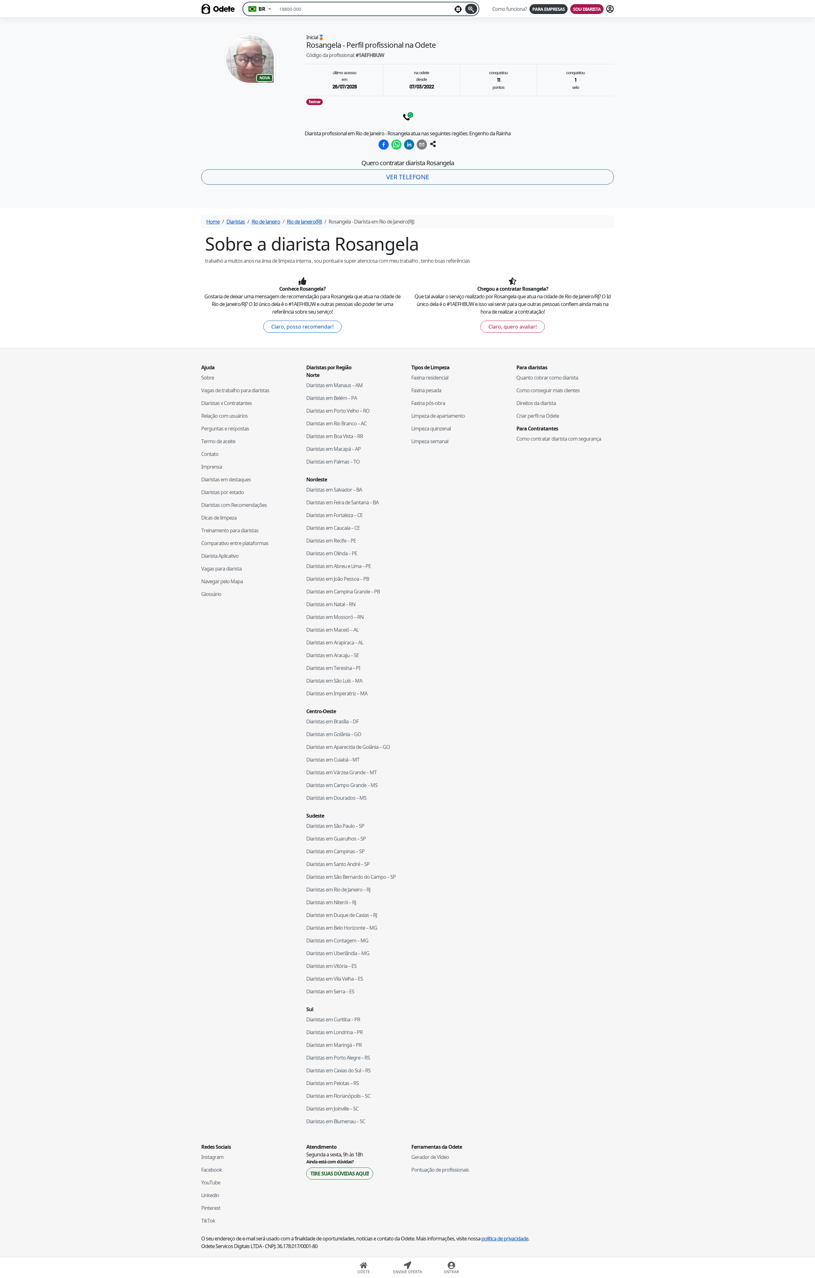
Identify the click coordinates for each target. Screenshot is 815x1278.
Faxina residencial (429, 377)
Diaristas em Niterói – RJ (331, 902)
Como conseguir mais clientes (548, 390)
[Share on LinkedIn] (409, 144)
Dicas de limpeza (219, 517)
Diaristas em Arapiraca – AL (334, 642)
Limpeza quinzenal (431, 428)
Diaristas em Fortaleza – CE (334, 515)
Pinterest (210, 1207)
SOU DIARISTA (587, 9)
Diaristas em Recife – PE (331, 540)
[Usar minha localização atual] (458, 9)
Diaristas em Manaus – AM (334, 385)
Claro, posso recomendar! (302, 326)
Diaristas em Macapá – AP (333, 448)
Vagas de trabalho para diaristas (235, 390)
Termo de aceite (218, 441)
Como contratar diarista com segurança (558, 438)
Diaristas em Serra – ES (330, 991)
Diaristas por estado (222, 492)
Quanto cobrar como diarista (547, 377)
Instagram (212, 1157)
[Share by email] (422, 144)
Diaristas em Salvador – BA (334, 489)
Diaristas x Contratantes (226, 403)
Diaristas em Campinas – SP (335, 851)
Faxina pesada (426, 390)
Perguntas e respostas (225, 428)
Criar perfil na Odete (537, 415)
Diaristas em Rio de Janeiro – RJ (338, 889)
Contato (209, 454)
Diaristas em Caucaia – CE (333, 527)
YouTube (210, 1182)
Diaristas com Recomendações (234, 504)
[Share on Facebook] (384, 144)
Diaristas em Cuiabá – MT (332, 759)
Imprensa (211, 466)
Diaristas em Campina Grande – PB (343, 591)
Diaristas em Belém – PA (331, 397)
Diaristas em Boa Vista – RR (334, 436)
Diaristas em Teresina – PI (333, 667)
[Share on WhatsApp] (396, 144)
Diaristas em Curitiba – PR (333, 1019)
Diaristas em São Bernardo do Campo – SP (351, 876)
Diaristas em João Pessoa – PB (337, 578)
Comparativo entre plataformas (234, 543)
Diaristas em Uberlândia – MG (337, 953)
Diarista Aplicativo (219, 555)
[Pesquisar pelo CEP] (471, 9)
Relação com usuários (224, 415)
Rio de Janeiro (266, 221)
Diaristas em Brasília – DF (332, 721)
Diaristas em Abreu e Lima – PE (338, 566)
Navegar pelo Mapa (222, 581)
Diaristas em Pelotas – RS (332, 1083)
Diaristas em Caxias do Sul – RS (338, 1070)
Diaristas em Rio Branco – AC (336, 423)
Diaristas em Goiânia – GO (333, 734)
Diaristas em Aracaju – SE (332, 655)
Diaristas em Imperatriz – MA (336, 693)
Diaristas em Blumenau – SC (335, 1121)
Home (213, 221)
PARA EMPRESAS (548, 9)
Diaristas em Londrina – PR (334, 1032)
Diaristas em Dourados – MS (336, 797)
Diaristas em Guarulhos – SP (336, 838)
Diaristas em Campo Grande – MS (342, 785)
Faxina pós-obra (428, 403)
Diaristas (235, 221)
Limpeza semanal (429, 441)
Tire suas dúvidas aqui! (339, 1173)
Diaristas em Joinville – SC (332, 1108)
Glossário (211, 594)
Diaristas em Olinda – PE (331, 553)
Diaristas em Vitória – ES (331, 965)
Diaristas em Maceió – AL (332, 629)
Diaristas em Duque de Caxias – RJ (341, 915)
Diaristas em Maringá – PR (334, 1044)
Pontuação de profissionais (440, 1169)
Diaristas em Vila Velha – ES (334, 978)
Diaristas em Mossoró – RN (335, 617)
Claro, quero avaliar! (512, 326)
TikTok (208, 1220)
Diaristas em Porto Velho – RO (338, 410)
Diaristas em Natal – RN (330, 604)
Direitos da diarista (536, 403)
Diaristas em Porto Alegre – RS (338, 1057)
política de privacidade (504, 1238)
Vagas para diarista (221, 568)
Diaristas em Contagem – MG (337, 940)
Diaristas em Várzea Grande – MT (341, 772)
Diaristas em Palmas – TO (333, 461)
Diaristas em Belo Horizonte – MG (341, 927)
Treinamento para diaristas (230, 530)
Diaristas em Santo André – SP (338, 864)
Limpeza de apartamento (438, 415)
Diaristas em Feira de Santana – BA (342, 502)
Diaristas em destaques (226, 479)
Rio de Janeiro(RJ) (304, 221)
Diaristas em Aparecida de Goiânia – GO (348, 746)
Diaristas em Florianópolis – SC (338, 1095)
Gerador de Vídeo (430, 1157)
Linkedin (210, 1195)
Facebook (211, 1169)
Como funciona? (509, 8)
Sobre (207, 377)
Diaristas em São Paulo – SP (335, 825)
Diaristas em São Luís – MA (334, 680)
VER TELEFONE (407, 177)
